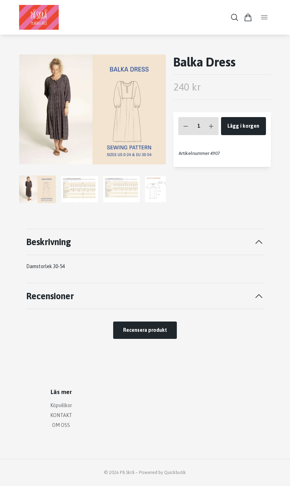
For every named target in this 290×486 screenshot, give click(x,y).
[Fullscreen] (92, 109)
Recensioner (50, 296)
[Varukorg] (248, 17)
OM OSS (61, 425)
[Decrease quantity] (186, 126)
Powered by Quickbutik (162, 472)
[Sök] (235, 17)
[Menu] (264, 17)
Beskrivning (48, 242)
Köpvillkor (61, 405)
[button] (154, 112)
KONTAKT (61, 415)
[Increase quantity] (211, 126)
